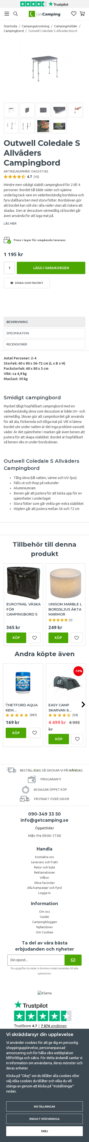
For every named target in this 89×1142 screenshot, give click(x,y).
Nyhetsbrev (44, 927)
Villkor (44, 877)
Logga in (44, 893)
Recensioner (16, 344)
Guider (44, 916)
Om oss (44, 911)
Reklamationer (44, 872)
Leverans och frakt (44, 862)
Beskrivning (17, 322)
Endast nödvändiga (44, 1118)
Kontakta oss (44, 857)
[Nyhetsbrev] (73, 960)
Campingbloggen (44, 922)
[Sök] (15, 14)
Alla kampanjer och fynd (44, 887)
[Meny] (6, 13)
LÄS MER (10, 223)
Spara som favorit (28, 282)
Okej (44, 1131)
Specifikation (17, 333)
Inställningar (44, 1106)
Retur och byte (44, 867)
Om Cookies (44, 932)
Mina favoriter (44, 882)
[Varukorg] (82, 13)
